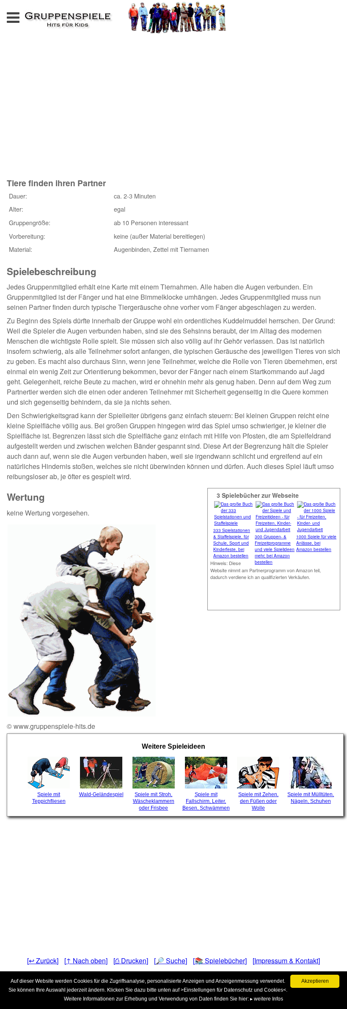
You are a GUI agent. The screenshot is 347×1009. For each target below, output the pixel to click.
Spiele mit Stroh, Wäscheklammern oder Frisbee (153, 801)
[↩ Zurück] (42, 960)
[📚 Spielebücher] (220, 960)
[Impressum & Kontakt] (286, 960)
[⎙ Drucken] (130, 960)
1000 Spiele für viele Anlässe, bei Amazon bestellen (316, 543)
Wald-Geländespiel (101, 794)
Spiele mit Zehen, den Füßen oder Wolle (258, 801)
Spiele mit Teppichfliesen (49, 797)
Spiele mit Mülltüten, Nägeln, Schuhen (310, 797)
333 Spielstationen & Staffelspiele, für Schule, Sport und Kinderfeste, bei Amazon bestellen (231, 543)
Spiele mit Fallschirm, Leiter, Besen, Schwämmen (206, 801)
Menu (21, 15)
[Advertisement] (110, 105)
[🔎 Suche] (170, 960)
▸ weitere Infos (266, 999)
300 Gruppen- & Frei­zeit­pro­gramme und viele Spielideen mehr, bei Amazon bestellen (275, 549)
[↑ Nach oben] (85, 960)
